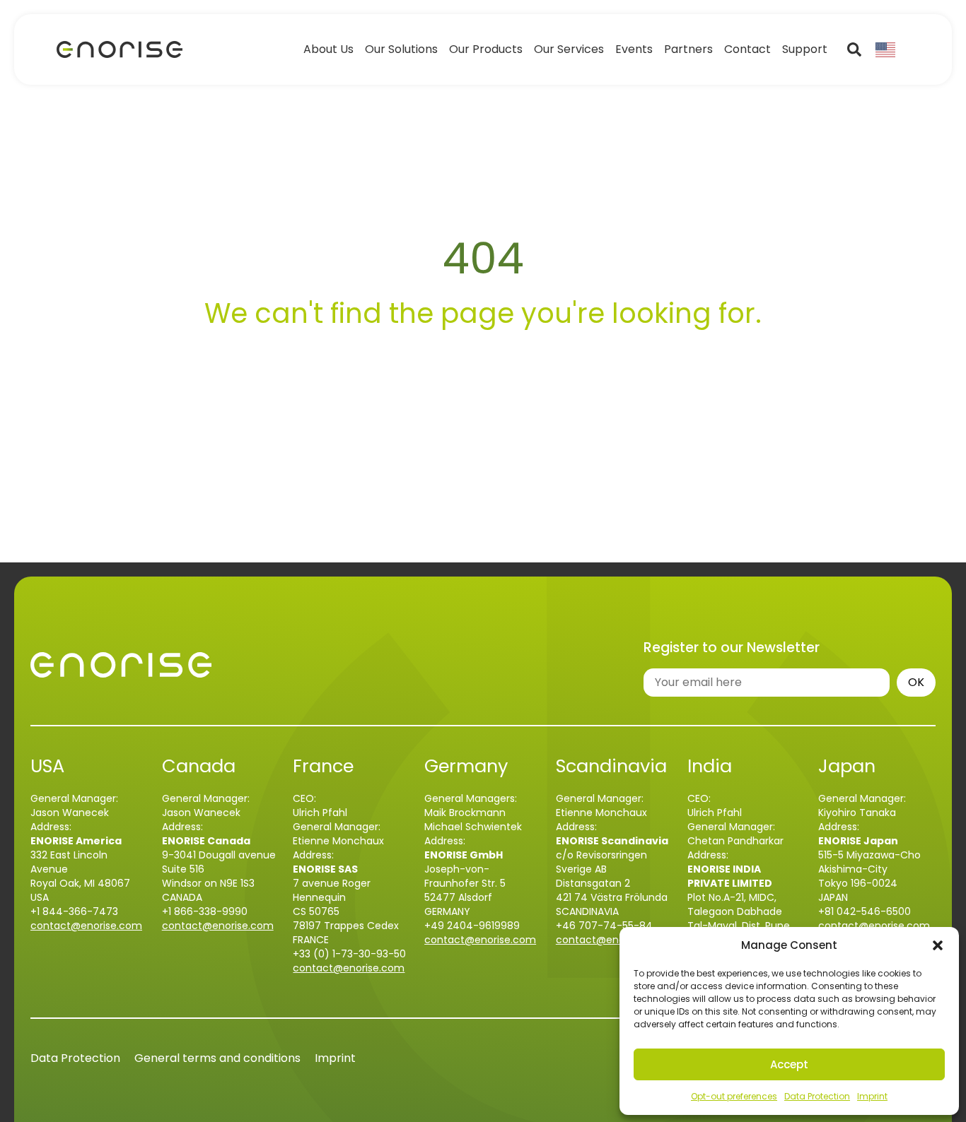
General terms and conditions (217, 1058)
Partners (688, 49)
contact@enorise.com (86, 926)
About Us (328, 49)
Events (634, 49)
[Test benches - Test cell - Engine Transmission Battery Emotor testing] (119, 50)
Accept (789, 1064)
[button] (938, 945)
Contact (747, 49)
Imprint (872, 1096)
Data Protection (817, 1096)
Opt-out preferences (734, 1096)
